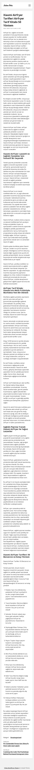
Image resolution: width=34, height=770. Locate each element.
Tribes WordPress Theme (11, 768)
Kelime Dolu (8, 5)
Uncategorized (15, 738)
